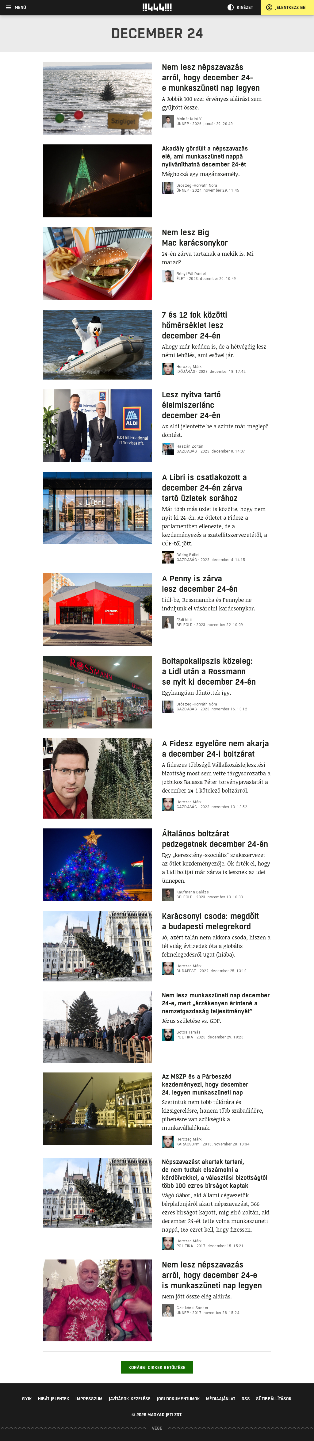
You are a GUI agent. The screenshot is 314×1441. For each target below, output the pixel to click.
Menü (20, 7)
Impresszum (88, 1398)
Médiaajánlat (220, 1398)
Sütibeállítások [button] (274, 1398)
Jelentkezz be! (291, 7)
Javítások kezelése (130, 1398)
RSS (246, 1398)
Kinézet (245, 7)
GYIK (27, 1398)
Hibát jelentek (53, 1398)
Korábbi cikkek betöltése (157, 1367)
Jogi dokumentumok (178, 1398)
